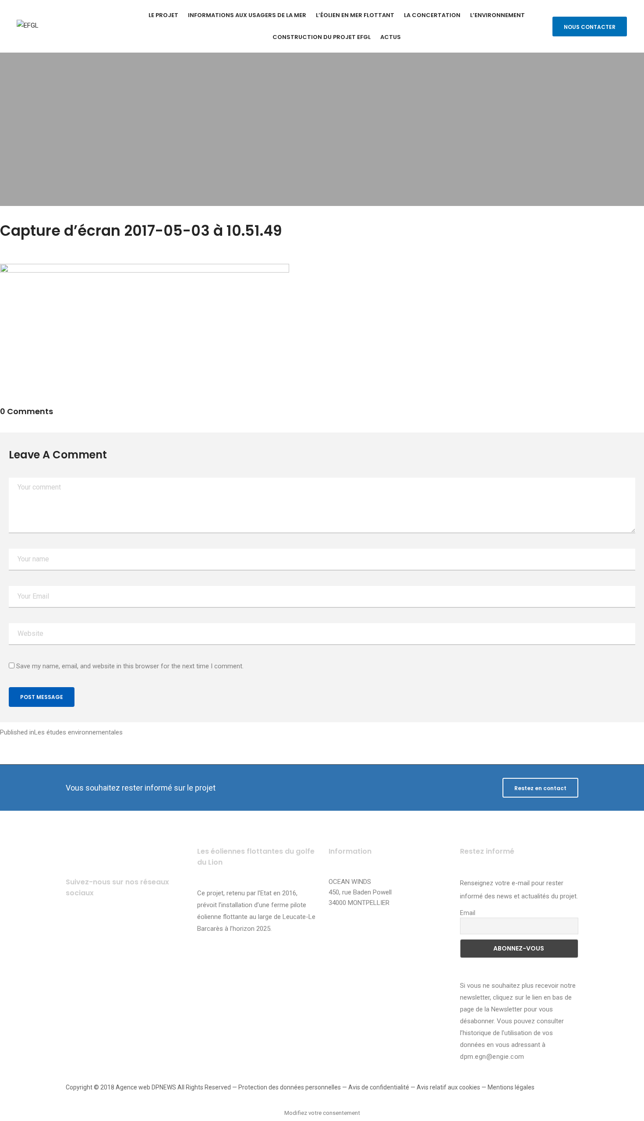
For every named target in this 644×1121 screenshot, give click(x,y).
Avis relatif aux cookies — (452, 1087)
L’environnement (497, 15)
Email (467, 912)
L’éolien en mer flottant (355, 15)
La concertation (432, 15)
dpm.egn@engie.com (492, 1057)
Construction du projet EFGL (321, 37)
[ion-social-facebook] (75, 928)
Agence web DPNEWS (146, 1087)
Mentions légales (511, 1087)
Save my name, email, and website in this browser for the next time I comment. (130, 666)
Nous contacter (590, 27)
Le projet (163, 15)
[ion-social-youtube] (124, 928)
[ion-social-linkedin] (148, 928)
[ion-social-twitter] (100, 928)
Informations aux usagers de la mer (247, 15)
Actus (390, 37)
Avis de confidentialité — (382, 1087)
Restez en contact (540, 788)
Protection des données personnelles (289, 1087)
